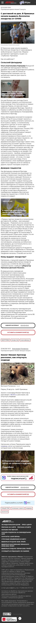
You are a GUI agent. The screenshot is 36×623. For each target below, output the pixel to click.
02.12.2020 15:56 (6, 7)
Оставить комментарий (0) (18, 332)
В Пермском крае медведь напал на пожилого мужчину (16, 462)
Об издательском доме (10, 524)
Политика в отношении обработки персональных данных (13, 593)
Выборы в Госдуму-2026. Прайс (13, 542)
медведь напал (6, 446)
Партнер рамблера (17, 614)
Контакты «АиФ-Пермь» (10, 536)
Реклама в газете (24, 527)
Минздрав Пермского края (10, 45)
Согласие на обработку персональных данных (17, 591)
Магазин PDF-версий (9, 530)
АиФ (18, 386)
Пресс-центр (27, 524)
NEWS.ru (13, 395)
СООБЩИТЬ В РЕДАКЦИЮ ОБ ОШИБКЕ (15, 551)
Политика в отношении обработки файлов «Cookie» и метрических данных (16, 596)
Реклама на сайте (8, 527)
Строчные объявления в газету (13, 539)
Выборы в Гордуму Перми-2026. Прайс (16, 548)
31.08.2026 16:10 (6, 349)
